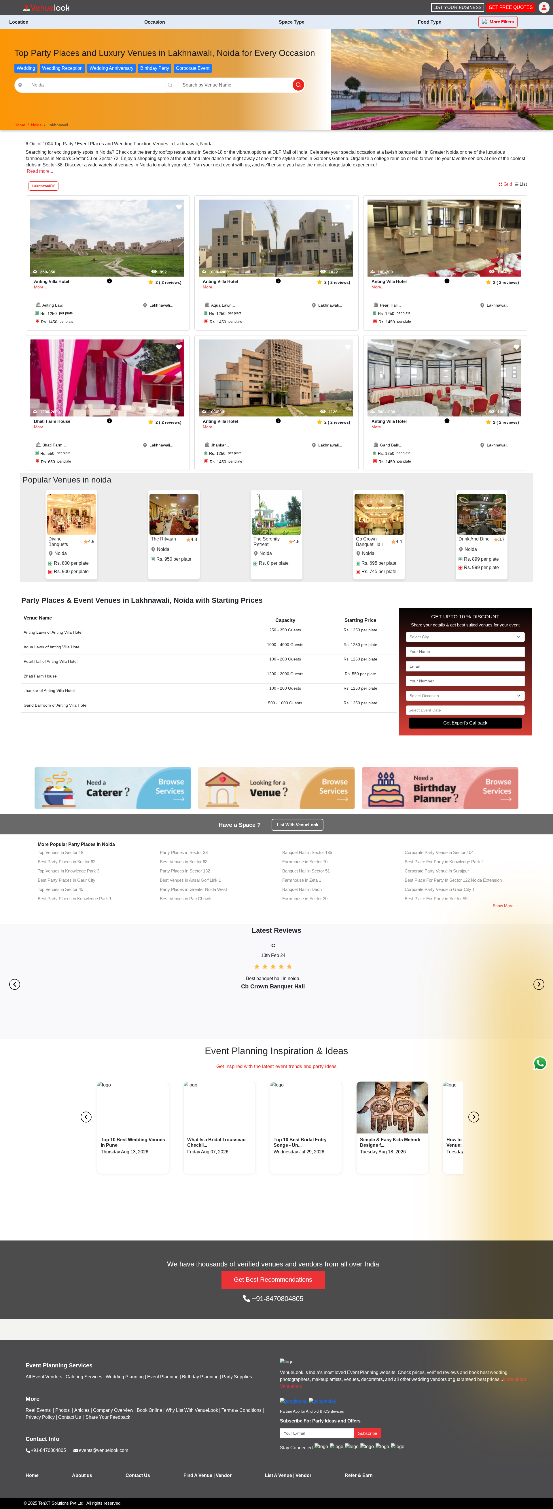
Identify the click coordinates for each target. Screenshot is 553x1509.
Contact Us (69, 1417)
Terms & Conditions (241, 1410)
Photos (63, 1410)
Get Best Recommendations (273, 1279)
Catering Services (84, 1376)
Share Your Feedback (108, 1417)
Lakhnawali (41, 186)
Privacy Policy (40, 1417)
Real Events (39, 1410)
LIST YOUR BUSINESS (457, 7)
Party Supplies (237, 1376)
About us (82, 1475)
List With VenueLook (297, 824)
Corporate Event (192, 68)
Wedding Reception (62, 68)
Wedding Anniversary (111, 68)
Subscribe (367, 1433)
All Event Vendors (44, 1376)
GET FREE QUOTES (511, 7)
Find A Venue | (199, 1475)
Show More (503, 905)
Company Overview (113, 1410)
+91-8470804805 (276, 1298)
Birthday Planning (200, 1376)
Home (32, 1475)
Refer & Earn (359, 1475)
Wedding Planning (125, 1376)
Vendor (224, 1475)
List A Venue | (279, 1475)
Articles (82, 1410)
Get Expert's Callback (465, 722)
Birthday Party (154, 68)
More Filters (502, 21)
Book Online (149, 1410)
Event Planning (163, 1376)
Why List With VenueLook (192, 1410)
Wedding (26, 68)
